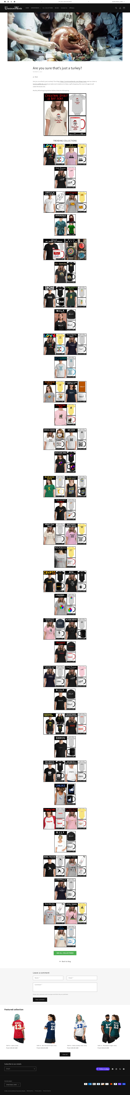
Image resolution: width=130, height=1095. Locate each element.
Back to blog (66, 961)
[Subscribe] (34, 1069)
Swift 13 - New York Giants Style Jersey (47, 1045)
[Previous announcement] (41, 1)
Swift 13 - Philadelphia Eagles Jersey (107, 1045)
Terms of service (47, 1090)
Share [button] (36, 77)
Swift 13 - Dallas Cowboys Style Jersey (77, 1045)
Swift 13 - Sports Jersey (12, 1045)
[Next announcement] (89, 1)
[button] (36, 8)
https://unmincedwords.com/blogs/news (73, 81)
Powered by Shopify (20, 1091)
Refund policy (30, 1090)
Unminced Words (12, 1091)
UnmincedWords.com (40, 84)
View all (65, 1054)
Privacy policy (38, 1090)
